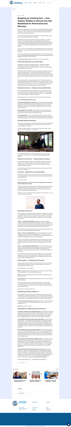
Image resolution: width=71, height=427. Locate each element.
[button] (30, 2)
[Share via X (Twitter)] (20, 362)
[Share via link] (25, 362)
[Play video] (35, 142)
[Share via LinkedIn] (22, 362)
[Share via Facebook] (18, 362)
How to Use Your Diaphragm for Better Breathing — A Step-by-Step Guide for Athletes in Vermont (20, 381)
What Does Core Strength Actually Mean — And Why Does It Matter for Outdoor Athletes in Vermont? (50, 381)
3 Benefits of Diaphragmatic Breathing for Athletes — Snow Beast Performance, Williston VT (35, 381)
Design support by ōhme (41, 426)
